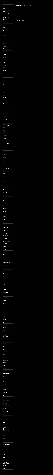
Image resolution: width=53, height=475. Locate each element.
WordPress (9, 473)
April (21, 6)
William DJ (5, 1)
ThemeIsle (50, 473)
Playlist (22, 6)
